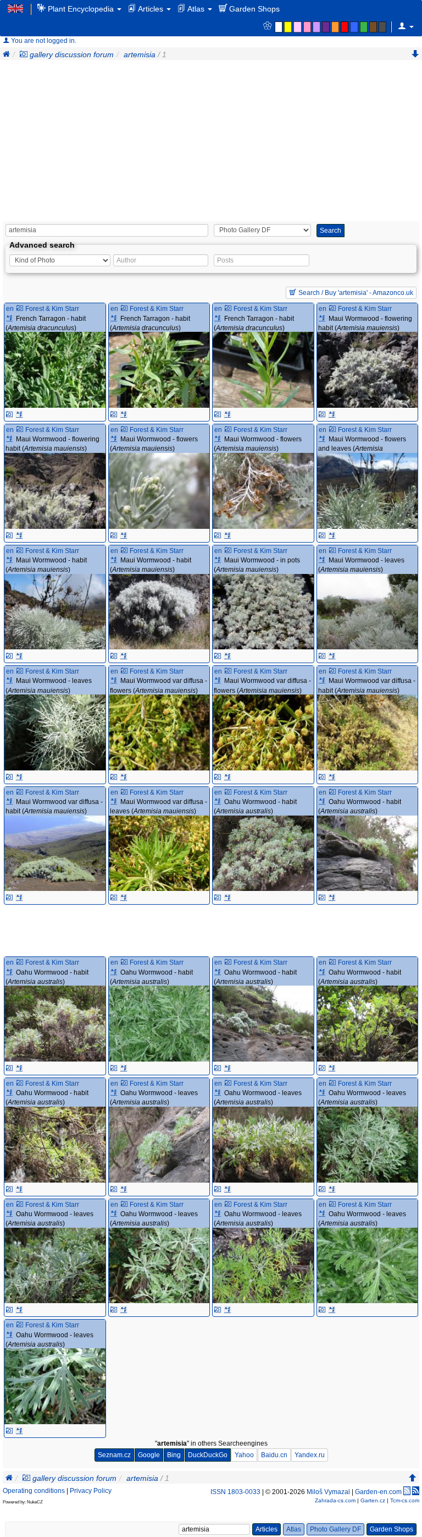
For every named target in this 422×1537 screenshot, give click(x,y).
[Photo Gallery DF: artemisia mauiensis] (322, 414)
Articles (150, 8)
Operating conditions (34, 1491)
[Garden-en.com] (16, 7)
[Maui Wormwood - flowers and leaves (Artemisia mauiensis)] (367, 491)
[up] (413, 1478)
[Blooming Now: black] (383, 26)
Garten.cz (372, 1500)
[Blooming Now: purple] (326, 26)
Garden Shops (253, 8)
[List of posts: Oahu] (219, 802)
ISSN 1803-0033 (235, 1492)
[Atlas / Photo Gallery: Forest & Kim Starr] (20, 309)
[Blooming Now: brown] (374, 26)
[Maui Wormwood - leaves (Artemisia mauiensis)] (367, 612)
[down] (415, 54)
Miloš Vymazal (328, 1492)
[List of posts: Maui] (323, 318)
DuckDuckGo (207, 1455)
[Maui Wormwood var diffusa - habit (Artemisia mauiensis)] (367, 732)
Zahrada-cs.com (335, 1500)
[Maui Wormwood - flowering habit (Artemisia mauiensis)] (367, 370)
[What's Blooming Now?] (267, 26)
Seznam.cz (114, 1455)
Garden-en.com (378, 1492)
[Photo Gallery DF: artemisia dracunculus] (9, 414)
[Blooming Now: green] (364, 26)
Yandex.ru (310, 1455)
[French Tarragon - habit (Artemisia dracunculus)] (55, 370)
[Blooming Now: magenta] (308, 26)
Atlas (196, 8)
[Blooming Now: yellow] (288, 26)
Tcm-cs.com (404, 1500)
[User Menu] (406, 26)
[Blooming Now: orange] (336, 26)
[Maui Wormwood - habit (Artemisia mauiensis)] (55, 612)
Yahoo (244, 1455)
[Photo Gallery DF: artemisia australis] (217, 897)
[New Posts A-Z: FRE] (19, 414)
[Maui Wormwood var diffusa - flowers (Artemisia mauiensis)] (159, 732)
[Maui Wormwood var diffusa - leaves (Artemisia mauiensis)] (159, 853)
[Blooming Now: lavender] (317, 26)
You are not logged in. (42, 41)
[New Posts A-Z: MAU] (332, 414)
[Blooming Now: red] (345, 26)
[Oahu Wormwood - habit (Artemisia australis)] (263, 853)
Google (149, 1455)
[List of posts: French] (10, 318)
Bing (174, 1455)
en (10, 309)
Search (330, 230)
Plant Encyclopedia (81, 8)
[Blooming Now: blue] (354, 26)
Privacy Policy (91, 1491)
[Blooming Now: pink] (298, 26)
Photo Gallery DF (335, 1529)
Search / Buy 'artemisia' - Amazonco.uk (355, 293)
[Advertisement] (211, 142)
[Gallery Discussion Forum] (23, 54)
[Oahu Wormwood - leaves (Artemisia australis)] (159, 1145)
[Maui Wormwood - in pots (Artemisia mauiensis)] (263, 612)
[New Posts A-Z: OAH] (227, 897)
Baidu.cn (274, 1455)
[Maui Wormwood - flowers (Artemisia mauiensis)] (159, 491)
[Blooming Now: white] (279, 26)
